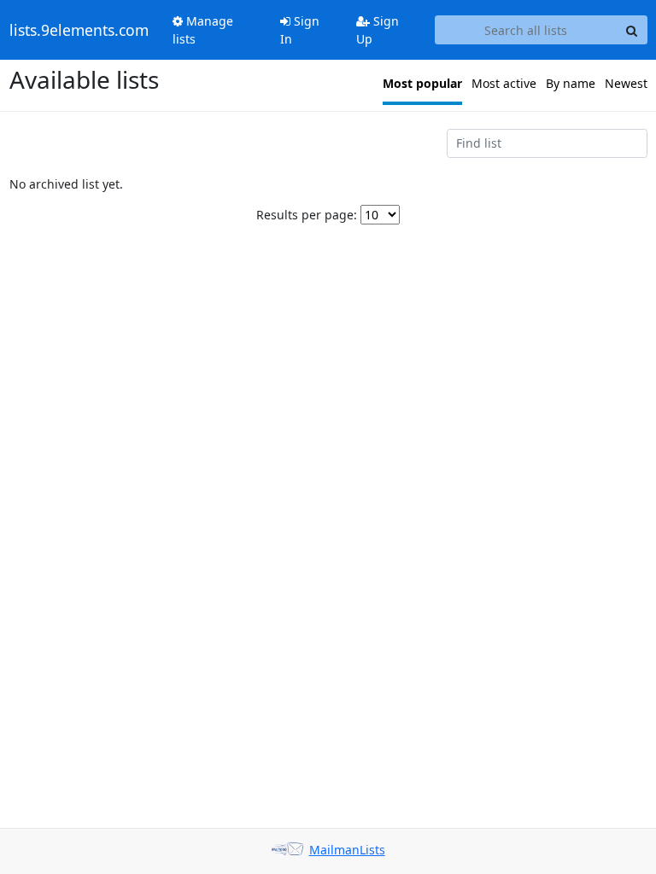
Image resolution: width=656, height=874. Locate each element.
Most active (504, 83)
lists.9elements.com (79, 30)
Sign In (299, 30)
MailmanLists (347, 850)
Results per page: (306, 215)
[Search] (632, 29)
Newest (626, 83)
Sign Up (377, 30)
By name (570, 83)
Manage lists (203, 30)
